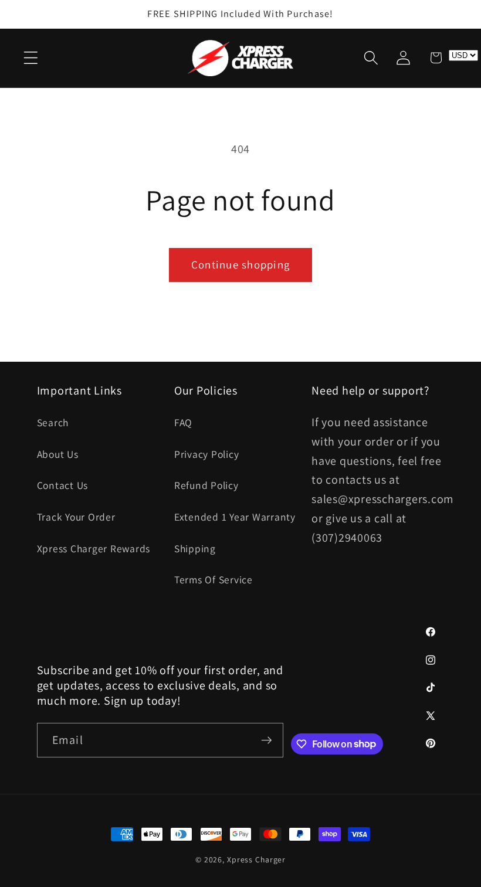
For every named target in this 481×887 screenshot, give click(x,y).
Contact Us (63, 485)
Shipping (195, 548)
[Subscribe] (266, 740)
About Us (58, 454)
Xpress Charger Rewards (94, 548)
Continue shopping (240, 264)
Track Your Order (76, 517)
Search (53, 422)
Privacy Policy (206, 454)
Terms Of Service (213, 579)
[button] (31, 58)
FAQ (183, 422)
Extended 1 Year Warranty (235, 517)
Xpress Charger (256, 859)
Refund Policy (206, 485)
